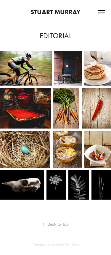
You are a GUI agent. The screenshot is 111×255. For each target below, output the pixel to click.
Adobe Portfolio (66, 244)
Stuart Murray (55, 12)
